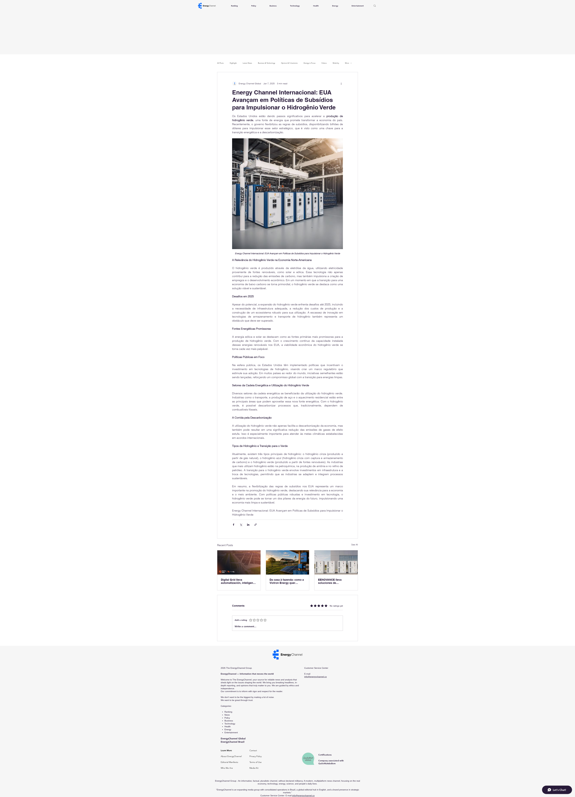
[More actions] (341, 83)
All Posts (220, 63)
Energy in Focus (310, 63)
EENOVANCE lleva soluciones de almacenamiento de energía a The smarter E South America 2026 (335, 581)
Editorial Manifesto (229, 762)
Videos (324, 63)
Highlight (233, 63)
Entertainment (231, 732)
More (347, 63)
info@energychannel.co (315, 676)
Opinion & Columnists (289, 63)
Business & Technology (266, 63)
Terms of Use (255, 762)
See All (354, 544)
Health (227, 726)
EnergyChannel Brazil (232, 741)
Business (228, 720)
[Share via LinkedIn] (248, 524)
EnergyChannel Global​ (233, 738)
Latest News (247, 63)
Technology (229, 723)
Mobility (336, 63)
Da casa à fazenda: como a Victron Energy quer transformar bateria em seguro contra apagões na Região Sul (287, 581)
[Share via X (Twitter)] (240, 524)
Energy (227, 729)
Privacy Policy (255, 756)
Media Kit (253, 768)
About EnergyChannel (231, 756)
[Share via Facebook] (233, 524)
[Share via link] (255, 524)
